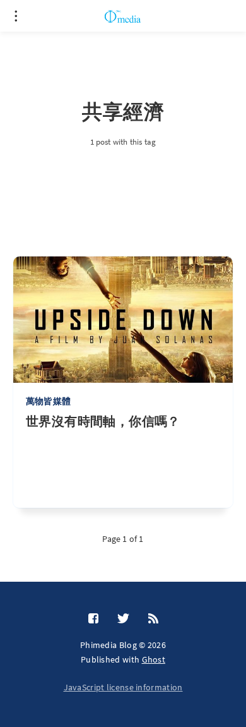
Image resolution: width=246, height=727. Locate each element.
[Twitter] (123, 619)
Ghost (154, 659)
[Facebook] (93, 619)
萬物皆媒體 (48, 401)
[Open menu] (16, 16)
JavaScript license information (123, 687)
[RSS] (153, 619)
